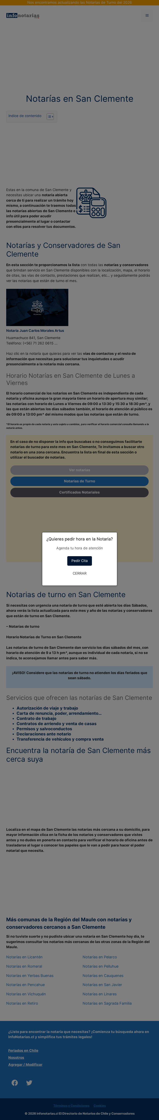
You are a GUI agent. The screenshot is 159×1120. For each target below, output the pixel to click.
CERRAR (80, 573)
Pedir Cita (79, 561)
